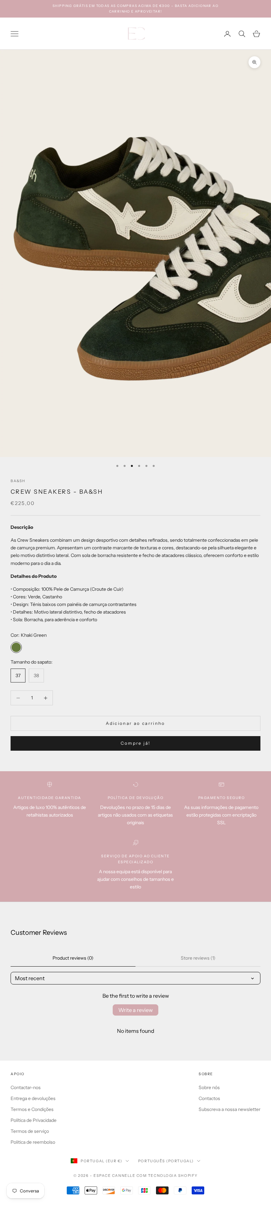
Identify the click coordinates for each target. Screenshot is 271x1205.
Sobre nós (209, 1087)
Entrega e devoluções (33, 1098)
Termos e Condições (32, 1109)
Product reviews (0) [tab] (73, 958)
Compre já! (135, 743)
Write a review (135, 1010)
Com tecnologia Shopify (167, 1175)
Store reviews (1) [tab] (198, 958)
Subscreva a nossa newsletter (229, 1109)
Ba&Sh (18, 481)
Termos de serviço (30, 1131)
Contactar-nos (26, 1087)
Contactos (209, 1098)
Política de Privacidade (34, 1120)
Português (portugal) (166, 1161)
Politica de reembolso (33, 1142)
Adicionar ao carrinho (135, 723)
